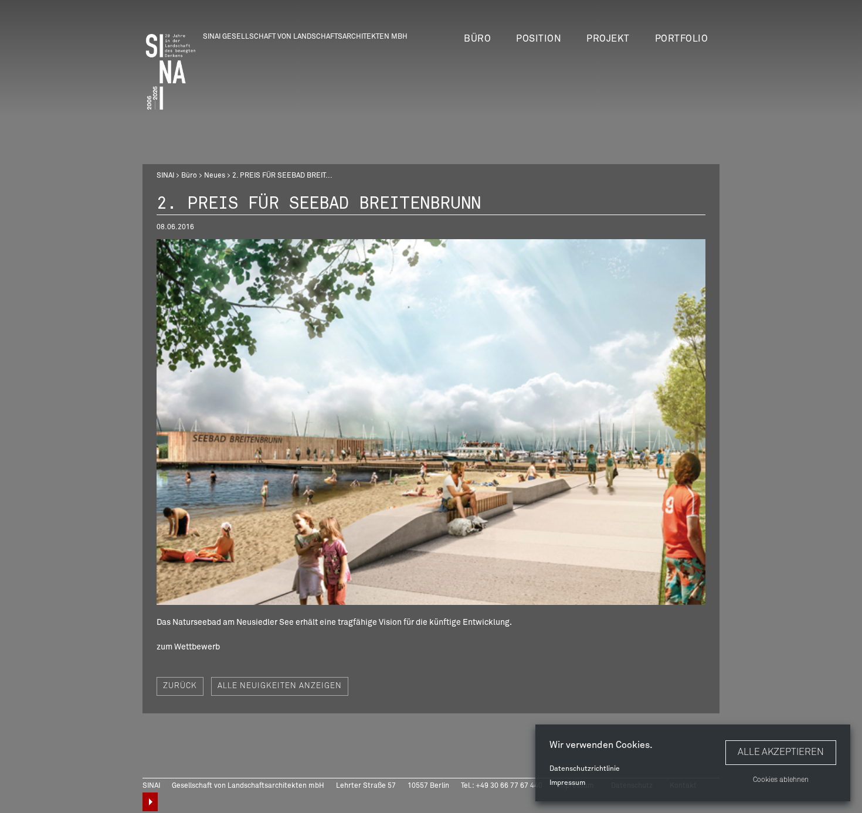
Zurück (180, 686)
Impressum (567, 783)
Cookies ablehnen (781, 780)
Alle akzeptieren (781, 752)
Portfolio (681, 38)
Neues (214, 175)
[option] (431, 422)
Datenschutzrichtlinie (584, 769)
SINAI (165, 175)
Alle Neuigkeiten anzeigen (280, 686)
